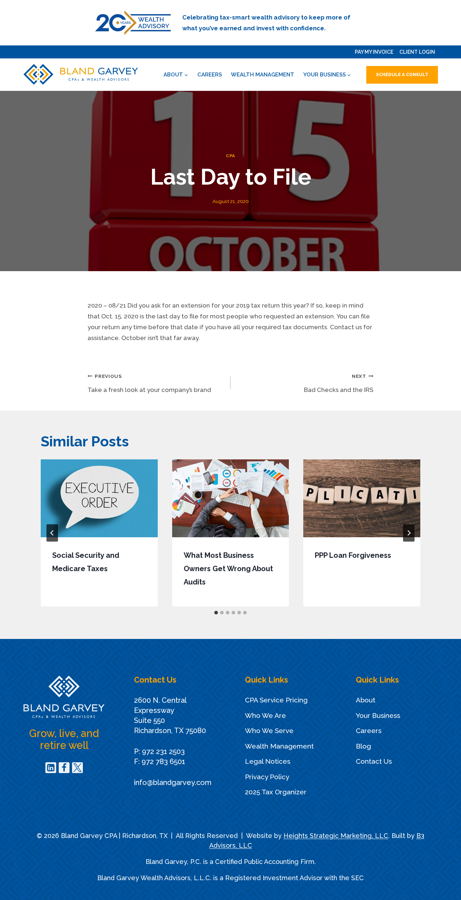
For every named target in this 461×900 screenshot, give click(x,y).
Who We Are (265, 715)
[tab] (216, 612)
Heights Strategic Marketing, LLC (335, 835)
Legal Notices (267, 761)
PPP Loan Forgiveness (353, 555)
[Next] (409, 533)
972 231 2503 (163, 751)
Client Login (417, 52)
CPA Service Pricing (276, 700)
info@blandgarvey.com (172, 782)
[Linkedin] (50, 767)
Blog (363, 746)
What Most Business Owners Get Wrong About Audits (228, 568)
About (365, 700)
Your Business (378, 715)
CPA (230, 155)
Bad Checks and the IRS (338, 383)
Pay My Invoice (374, 52)
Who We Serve (269, 730)
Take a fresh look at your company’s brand (149, 383)
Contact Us (374, 761)
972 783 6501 (163, 761)
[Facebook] (64, 767)
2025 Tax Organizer (275, 792)
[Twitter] (77, 767)
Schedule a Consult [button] (402, 74)
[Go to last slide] (52, 533)
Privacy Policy (267, 777)
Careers (209, 74)
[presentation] (99, 498)
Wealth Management (262, 74)
